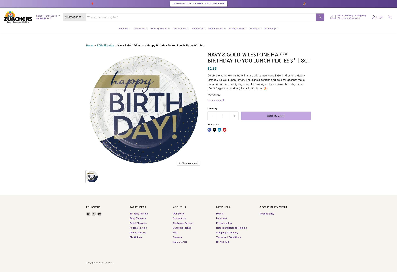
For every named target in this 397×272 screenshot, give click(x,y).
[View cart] (390, 17)
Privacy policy (224, 223)
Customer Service (183, 223)
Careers (177, 237)
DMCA (219, 213)
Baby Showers (137, 218)
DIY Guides (135, 237)
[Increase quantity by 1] (234, 115)
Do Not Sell (222, 242)
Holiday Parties (138, 227)
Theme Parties (137, 232)
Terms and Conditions (228, 237)
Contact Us (179, 218)
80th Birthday (105, 45)
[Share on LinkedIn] (219, 130)
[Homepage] (18, 17)
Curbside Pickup (182, 227)
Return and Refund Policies (231, 227)
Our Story (178, 213)
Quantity (212, 108)
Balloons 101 (180, 242)
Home (90, 45)
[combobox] (201, 17)
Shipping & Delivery (227, 232)
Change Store (215, 100)
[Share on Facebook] (209, 130)
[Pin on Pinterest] (224, 130)
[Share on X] (214, 130)
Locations (221, 218)
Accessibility (267, 213)
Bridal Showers (138, 223)
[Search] (320, 17)
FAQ (175, 232)
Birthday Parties (138, 213)
